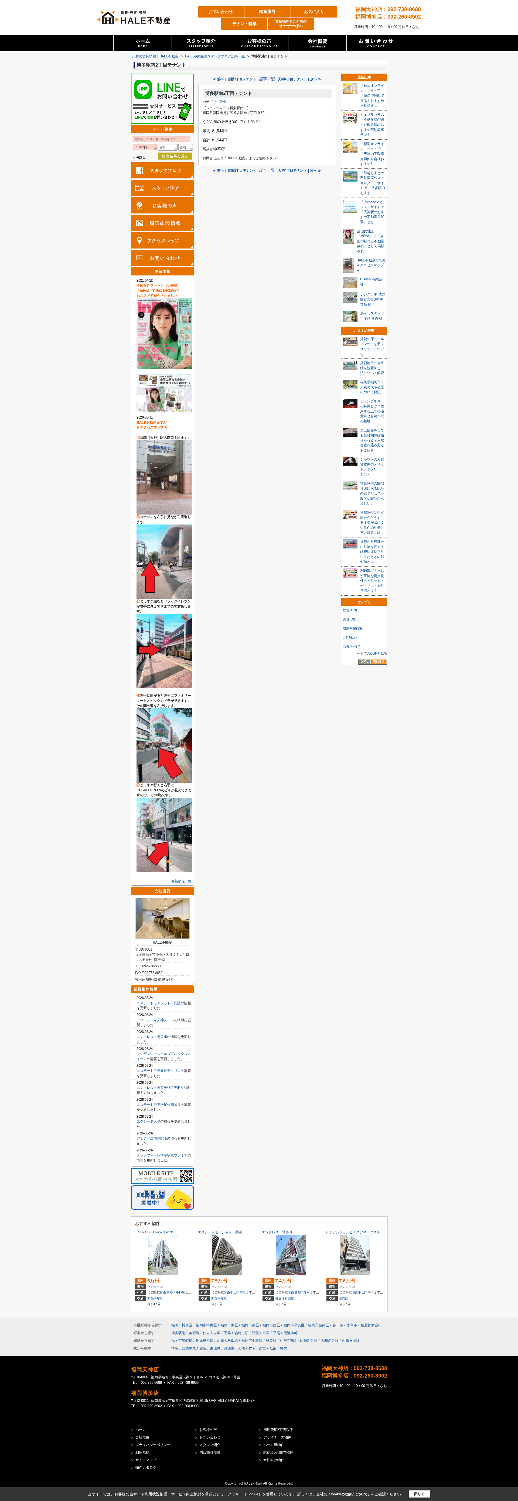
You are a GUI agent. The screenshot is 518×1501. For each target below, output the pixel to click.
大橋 (241, 1348)
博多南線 (290, 1340)
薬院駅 (344, 1298)
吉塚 (217, 1333)
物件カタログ (145, 1467)
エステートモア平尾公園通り (159, 1105)
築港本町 (291, 1333)
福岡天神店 (145, 1369)
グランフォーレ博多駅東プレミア (162, 1155)
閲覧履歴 (267, 11)
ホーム (140, 1430)
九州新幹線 (330, 1340)
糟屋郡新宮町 (371, 1325)
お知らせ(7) (351, 646)
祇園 (273, 1348)
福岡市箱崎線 (182, 1340)
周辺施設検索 (209, 1452)
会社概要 (142, 1437)
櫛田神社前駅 (284, 1298)
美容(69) (349, 619)
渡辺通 (229, 1348)
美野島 (180, 1293)
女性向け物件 (273, 1460)
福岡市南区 (250, 1325)
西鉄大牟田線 (228, 1340)
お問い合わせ (221, 11)
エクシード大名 (148, 1121)
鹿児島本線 (205, 1340)
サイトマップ (145, 1460)
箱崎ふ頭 (242, 1333)
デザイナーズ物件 (277, 1437)
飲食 (223, 102)
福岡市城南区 (318, 1325)
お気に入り (314, 11)
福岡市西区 (271, 1325)
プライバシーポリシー (153, 1445)
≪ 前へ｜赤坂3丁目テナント (234, 79)
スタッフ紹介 (209, 1445)
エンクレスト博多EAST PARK (160, 1088)
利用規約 (142, 1452)
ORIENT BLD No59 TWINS (154, 1232)
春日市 (338, 1325)
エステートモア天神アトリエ (159, 1071)
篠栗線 (272, 1340)
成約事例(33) (352, 628)
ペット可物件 (273, 1445)
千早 (228, 1333)
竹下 (251, 1348)
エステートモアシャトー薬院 (159, 1003)
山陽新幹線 (309, 1340)
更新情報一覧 (181, 881)
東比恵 (215, 1348)
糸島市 (352, 1325)
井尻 (267, 1333)
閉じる (419, 1494)
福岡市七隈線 (252, 1340)
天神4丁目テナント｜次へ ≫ (299, 79)
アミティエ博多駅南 (152, 1138)
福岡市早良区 (294, 1325)
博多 (174, 1348)
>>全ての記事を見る (371, 653)
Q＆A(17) (349, 637)
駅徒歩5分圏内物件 (278, 1452)
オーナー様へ (291, 23)
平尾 (243, 1293)
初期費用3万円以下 (278, 1430)
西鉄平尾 (189, 1348)
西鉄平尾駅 (155, 1298)
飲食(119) (350, 610)
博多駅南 (178, 1333)
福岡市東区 (229, 1325)
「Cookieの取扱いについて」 (349, 1494)
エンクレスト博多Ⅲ (152, 1037)
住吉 (307, 1293)
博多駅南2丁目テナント (228, 93)
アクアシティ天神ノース (155, 1020)
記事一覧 (267, 79)
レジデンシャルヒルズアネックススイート (358, 1232)
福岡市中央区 (230, 1293)
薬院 (256, 1333)
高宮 (262, 1348)
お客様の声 (208, 1430)
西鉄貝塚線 (351, 1340)
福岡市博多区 (166, 1293)
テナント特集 (244, 23)
